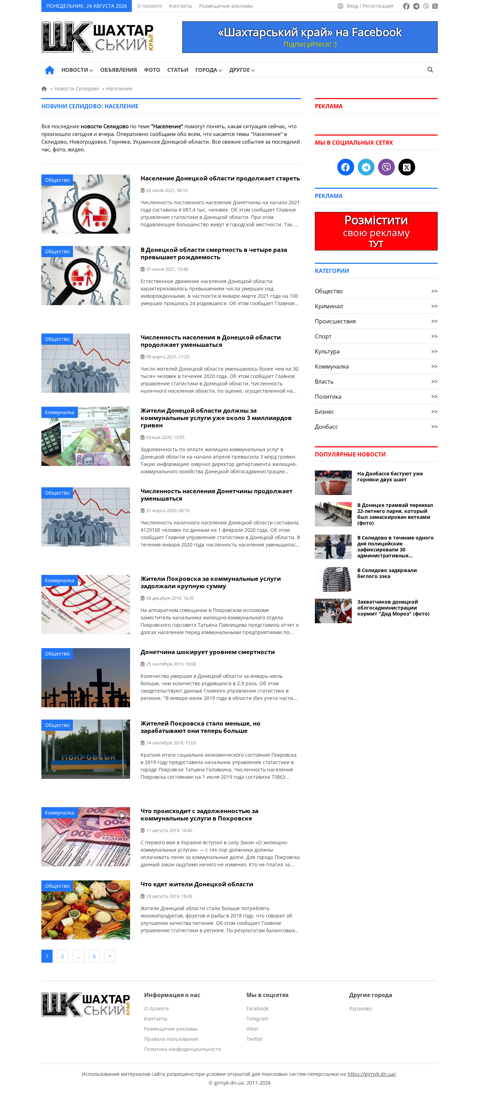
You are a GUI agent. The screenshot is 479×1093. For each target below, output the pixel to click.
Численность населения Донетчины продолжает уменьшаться (216, 494)
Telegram (258, 1018)
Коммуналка (59, 412)
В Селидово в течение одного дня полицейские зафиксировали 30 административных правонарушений (395, 546)
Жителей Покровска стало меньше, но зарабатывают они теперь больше (201, 727)
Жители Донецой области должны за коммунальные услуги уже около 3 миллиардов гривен (216, 417)
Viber (253, 1028)
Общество (57, 180)
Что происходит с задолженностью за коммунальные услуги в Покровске (199, 814)
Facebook (257, 1008)
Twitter (255, 1039)
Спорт (376, 336)
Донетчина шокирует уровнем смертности (208, 652)
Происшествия (376, 321)
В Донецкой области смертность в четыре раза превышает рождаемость (214, 253)
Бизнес (376, 411)
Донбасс (376, 427)
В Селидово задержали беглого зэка (387, 573)
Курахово (360, 1008)
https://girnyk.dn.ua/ (372, 1074)
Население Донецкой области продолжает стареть (220, 178)
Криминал (376, 306)
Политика (376, 396)
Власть (376, 381)
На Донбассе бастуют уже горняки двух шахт (390, 476)
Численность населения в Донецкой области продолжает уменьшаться (211, 341)
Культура (376, 351)
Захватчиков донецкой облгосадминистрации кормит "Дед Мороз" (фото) (393, 608)
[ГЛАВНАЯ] (49, 70)
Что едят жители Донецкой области (197, 884)
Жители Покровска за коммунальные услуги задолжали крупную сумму (211, 582)
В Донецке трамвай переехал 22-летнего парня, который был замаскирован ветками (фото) (395, 514)
